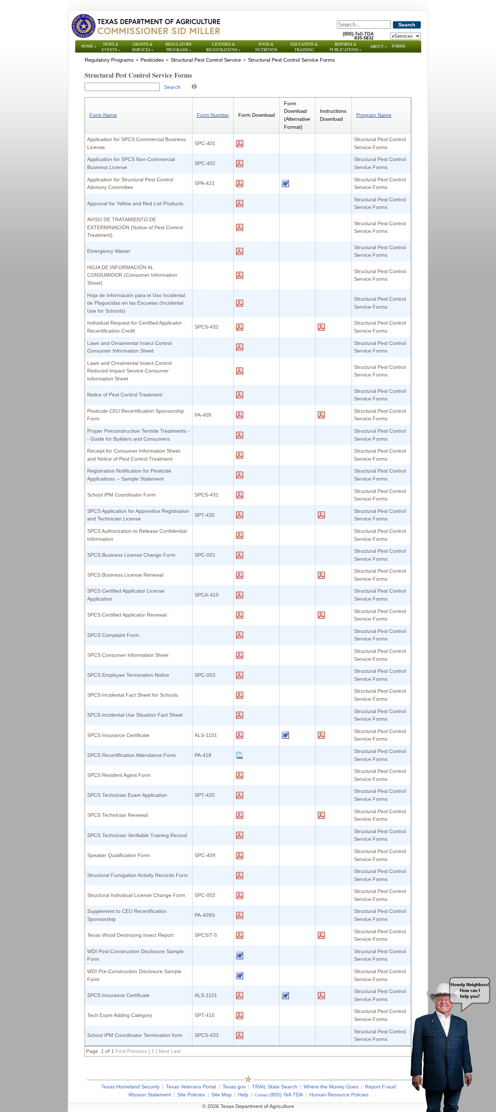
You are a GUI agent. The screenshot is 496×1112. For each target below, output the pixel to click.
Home (89, 46)
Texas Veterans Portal (191, 1087)
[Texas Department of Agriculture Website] (145, 26)
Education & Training (304, 46)
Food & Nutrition (266, 46)
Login (346, 1106)
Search (406, 25)
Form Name (103, 115)
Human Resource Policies (339, 1094)
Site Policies (191, 1094)
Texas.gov (234, 1087)
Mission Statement (150, 1094)
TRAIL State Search (274, 1087)
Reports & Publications (346, 46)
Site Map (221, 1094)
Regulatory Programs (179, 46)
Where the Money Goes (331, 1087)
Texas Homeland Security (130, 1087)
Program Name (373, 115)
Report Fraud (380, 1087)
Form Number (213, 115)
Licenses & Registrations (223, 46)
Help (243, 1094)
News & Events (111, 46)
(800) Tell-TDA (286, 1094)
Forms (398, 46)
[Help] (194, 86)
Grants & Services (143, 46)
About (378, 46)
